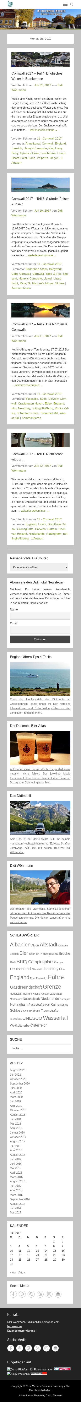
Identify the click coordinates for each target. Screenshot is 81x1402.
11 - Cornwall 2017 (49, 138)
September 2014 (20, 1199)
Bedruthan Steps (37, 269)
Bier (24, 953)
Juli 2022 (15, 1074)
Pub (47, 1004)
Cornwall (47, 143)
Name (14, 609)
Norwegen (65, 999)
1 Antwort (37, 538)
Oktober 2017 (18, 1137)
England (60, 143)
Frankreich (41, 978)
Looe (32, 157)
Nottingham (53, 533)
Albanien (20, 944)
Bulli (13, 962)
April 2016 (16, 1172)
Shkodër (27, 1011)
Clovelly (53, 398)
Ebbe (48, 403)
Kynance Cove (29, 153)
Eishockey (49, 969)
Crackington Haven (30, 403)
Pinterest (22, 1294)
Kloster (45, 993)
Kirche (36, 993)
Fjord (32, 978)
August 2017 (17, 1141)
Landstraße (56, 993)
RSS (40, 1294)
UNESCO (32, 1018)
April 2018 (16, 1128)
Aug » (22, 1272)
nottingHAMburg (42, 408)
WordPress (31, 1294)
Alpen (35, 945)
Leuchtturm (48, 153)
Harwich (16, 148)
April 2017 (16, 1150)
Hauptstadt (16, 993)
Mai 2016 (15, 1168)
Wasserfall (55, 1018)
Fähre (56, 976)
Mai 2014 (15, 1212)
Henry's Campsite (35, 148)
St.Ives (59, 283)
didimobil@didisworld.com (43, 1322)
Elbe (62, 969)
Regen (54, 157)
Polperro (42, 157)
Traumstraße (49, 1010)
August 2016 (17, 1154)
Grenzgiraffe (25, 529)
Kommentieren (21, 288)
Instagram (49, 1294)
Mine (23, 283)
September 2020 (20, 1083)
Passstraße (36, 1004)
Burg (21, 961)
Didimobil (36, 969)
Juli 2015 (15, 1186)
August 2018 (17, 1114)
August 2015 (17, 1181)
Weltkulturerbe (19, 1025)
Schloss (16, 1010)
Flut (13, 408)
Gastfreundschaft (26, 987)
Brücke (64, 953)
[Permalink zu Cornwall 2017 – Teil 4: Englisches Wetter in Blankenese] (40, 59)
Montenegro (16, 999)
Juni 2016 (16, 1163)
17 (11, 1255)
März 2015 (16, 1194)
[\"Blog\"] (18, 1373)
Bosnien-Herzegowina (43, 953)
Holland (27, 993)
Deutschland (20, 969)
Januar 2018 (17, 1132)
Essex (42, 524)
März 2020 (16, 1096)
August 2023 (17, 1070)
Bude (43, 398)
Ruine (54, 1004)
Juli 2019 (15, 1101)
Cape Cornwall (21, 273)
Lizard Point (19, 157)
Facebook (13, 1294)
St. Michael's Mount (41, 283)
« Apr (13, 1272)
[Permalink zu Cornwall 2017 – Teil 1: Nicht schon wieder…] (40, 440)
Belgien (14, 953)
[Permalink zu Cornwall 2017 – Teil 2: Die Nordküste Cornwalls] (40, 310)
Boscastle (32, 398)
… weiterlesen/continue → (42, 129)
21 (45, 1255)
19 (28, 1255)
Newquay (24, 408)
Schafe (64, 1004)
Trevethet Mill (49, 413)
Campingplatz (40, 961)
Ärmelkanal (33, 143)
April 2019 (16, 1105)
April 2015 (16, 1190)
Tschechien (16, 1019)
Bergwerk (55, 269)
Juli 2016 (15, 1159)
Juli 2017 (15, 1145)
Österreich (39, 1025)
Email (13, 623)
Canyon (59, 962)
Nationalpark (31, 998)
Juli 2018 (15, 1119)
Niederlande (37, 533)
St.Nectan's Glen (28, 413)
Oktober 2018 (18, 1110)
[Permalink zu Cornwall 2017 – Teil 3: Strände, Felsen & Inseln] (40, 185)
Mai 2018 (15, 1123)
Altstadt (48, 944)
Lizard (61, 153)
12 (28, 1250)
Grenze (52, 986)
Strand (36, 1010)
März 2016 (16, 1177)
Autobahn (63, 945)
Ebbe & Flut (53, 273)
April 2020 (16, 1092)
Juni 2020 (16, 1087)
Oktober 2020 (18, 1079)
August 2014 (17, 1203)
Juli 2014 (15, 1208)
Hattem (52, 529)
